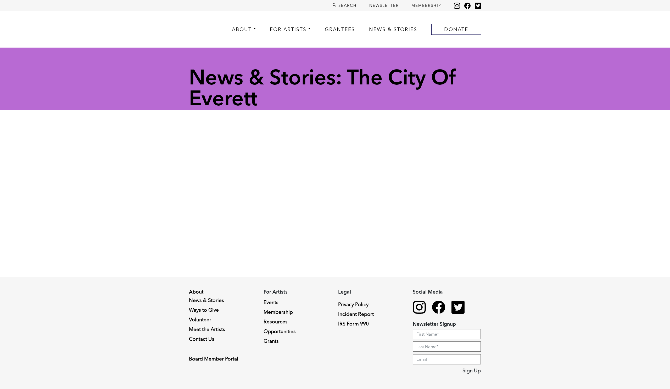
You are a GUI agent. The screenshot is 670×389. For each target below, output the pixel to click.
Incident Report (356, 314)
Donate (456, 29)
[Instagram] (457, 5)
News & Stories (393, 29)
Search (347, 5)
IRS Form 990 (353, 324)
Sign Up (471, 370)
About (242, 29)
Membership (426, 5)
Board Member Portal (213, 359)
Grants (271, 341)
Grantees (340, 29)
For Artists (288, 29)
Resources (276, 321)
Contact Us (201, 339)
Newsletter (384, 5)
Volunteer (200, 319)
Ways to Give (204, 310)
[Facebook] (467, 5)
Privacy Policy (353, 304)
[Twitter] (478, 5)
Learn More (24, 347)
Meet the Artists (207, 329)
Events (271, 302)
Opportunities (280, 331)
